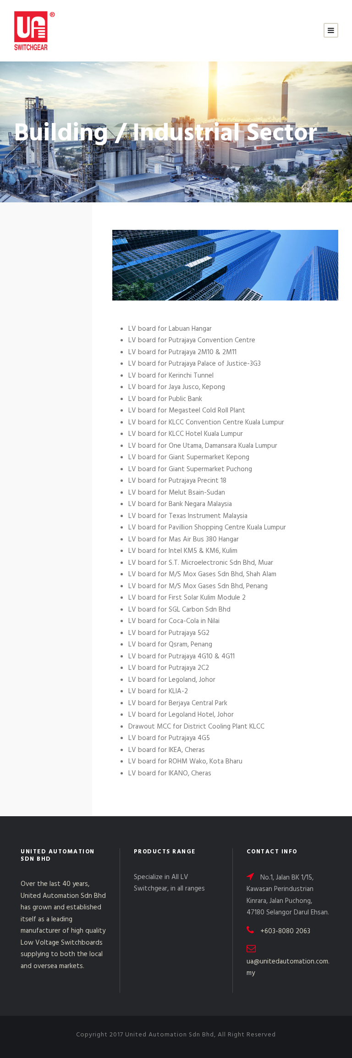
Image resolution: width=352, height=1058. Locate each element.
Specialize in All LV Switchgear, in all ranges (169, 883)
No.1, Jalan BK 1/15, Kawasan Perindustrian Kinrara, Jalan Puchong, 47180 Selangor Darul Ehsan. (288, 895)
